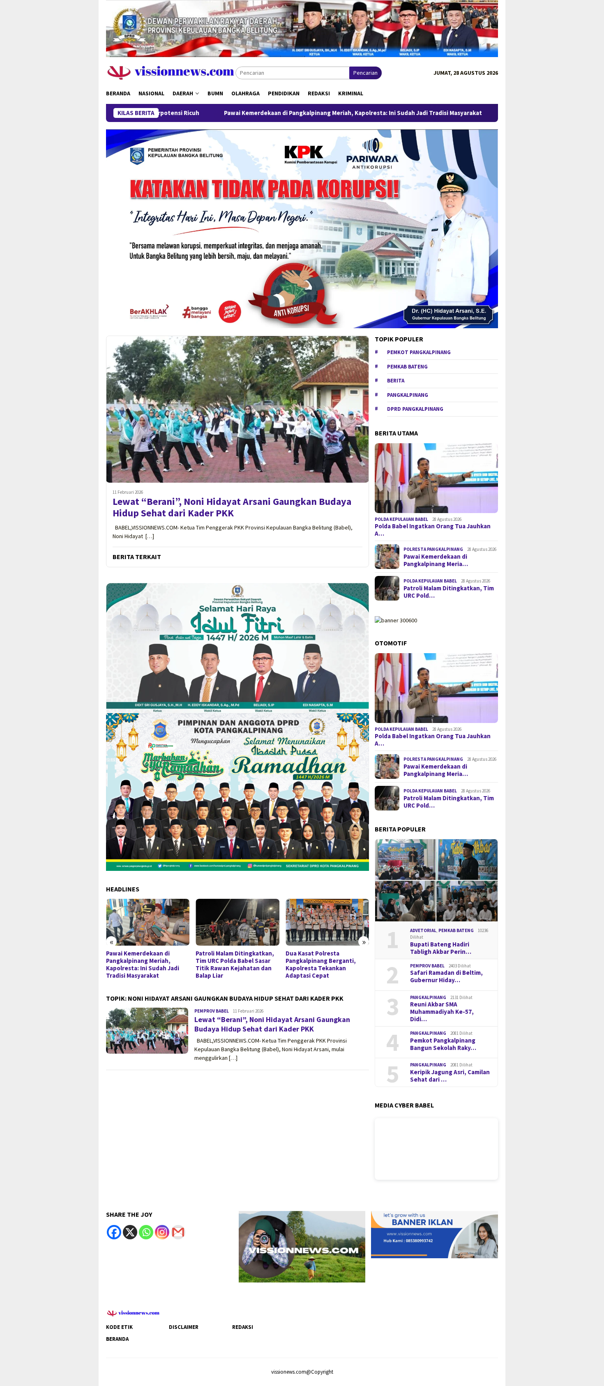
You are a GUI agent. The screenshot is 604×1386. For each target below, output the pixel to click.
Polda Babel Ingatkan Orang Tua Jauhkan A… (433, 530)
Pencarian (365, 72)
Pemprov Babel (211, 1011)
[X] (130, 1232)
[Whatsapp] (146, 1232)
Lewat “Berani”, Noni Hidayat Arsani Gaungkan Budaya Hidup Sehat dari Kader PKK (232, 508)
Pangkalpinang (407, 394)
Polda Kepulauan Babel (401, 519)
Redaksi (242, 1327)
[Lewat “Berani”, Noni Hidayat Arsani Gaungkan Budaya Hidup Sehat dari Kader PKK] (237, 409)
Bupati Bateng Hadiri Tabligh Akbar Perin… (440, 948)
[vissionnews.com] (170, 72)
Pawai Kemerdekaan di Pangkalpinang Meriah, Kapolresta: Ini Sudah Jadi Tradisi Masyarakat (281, 113)
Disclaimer (183, 1327)
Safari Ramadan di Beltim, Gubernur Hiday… (446, 976)
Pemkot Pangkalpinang (419, 352)
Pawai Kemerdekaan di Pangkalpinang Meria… (435, 560)
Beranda (117, 1338)
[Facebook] (114, 1232)
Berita (395, 380)
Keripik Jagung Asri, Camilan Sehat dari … (450, 1075)
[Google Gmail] (178, 1232)
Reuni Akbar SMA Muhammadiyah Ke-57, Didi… (442, 1012)
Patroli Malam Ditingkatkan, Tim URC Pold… (448, 592)
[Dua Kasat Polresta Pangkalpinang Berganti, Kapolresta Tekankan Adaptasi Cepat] (327, 922)
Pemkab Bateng (407, 366)
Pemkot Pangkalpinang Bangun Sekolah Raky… (443, 1044)
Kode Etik (119, 1327)
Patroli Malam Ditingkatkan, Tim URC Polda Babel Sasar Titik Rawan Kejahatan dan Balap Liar (235, 964)
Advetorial (423, 930)
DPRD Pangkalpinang (415, 408)
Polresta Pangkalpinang (433, 549)
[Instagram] (162, 1232)
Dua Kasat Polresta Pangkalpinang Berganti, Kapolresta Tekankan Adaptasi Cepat (321, 964)
